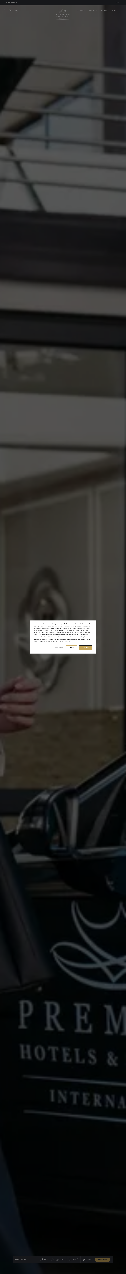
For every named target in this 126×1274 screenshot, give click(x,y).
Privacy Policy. (45, 630)
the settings (67, 641)
